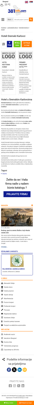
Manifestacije (8, 298)
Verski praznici (9, 291)
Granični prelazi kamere (12, 321)
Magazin (4, 205)
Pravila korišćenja (18, 397)
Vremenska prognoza (11, 346)
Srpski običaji (8, 295)
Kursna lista (8, 342)
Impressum (9, 397)
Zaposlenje (29, 395)
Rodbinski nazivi (9, 334)
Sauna (4, 174)
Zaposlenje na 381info (11, 350)
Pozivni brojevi (9, 302)
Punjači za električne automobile (15, 325)
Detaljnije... (4, 247)
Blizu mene (9, 403)
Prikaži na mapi (26, 403)
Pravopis (7, 310)
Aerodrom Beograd (10, 338)
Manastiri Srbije (9, 283)
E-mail (26, 397)
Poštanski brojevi (9, 306)
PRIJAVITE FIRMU (17, 194)
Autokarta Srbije (9, 318)
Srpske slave (8, 287)
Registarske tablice (10, 314)
